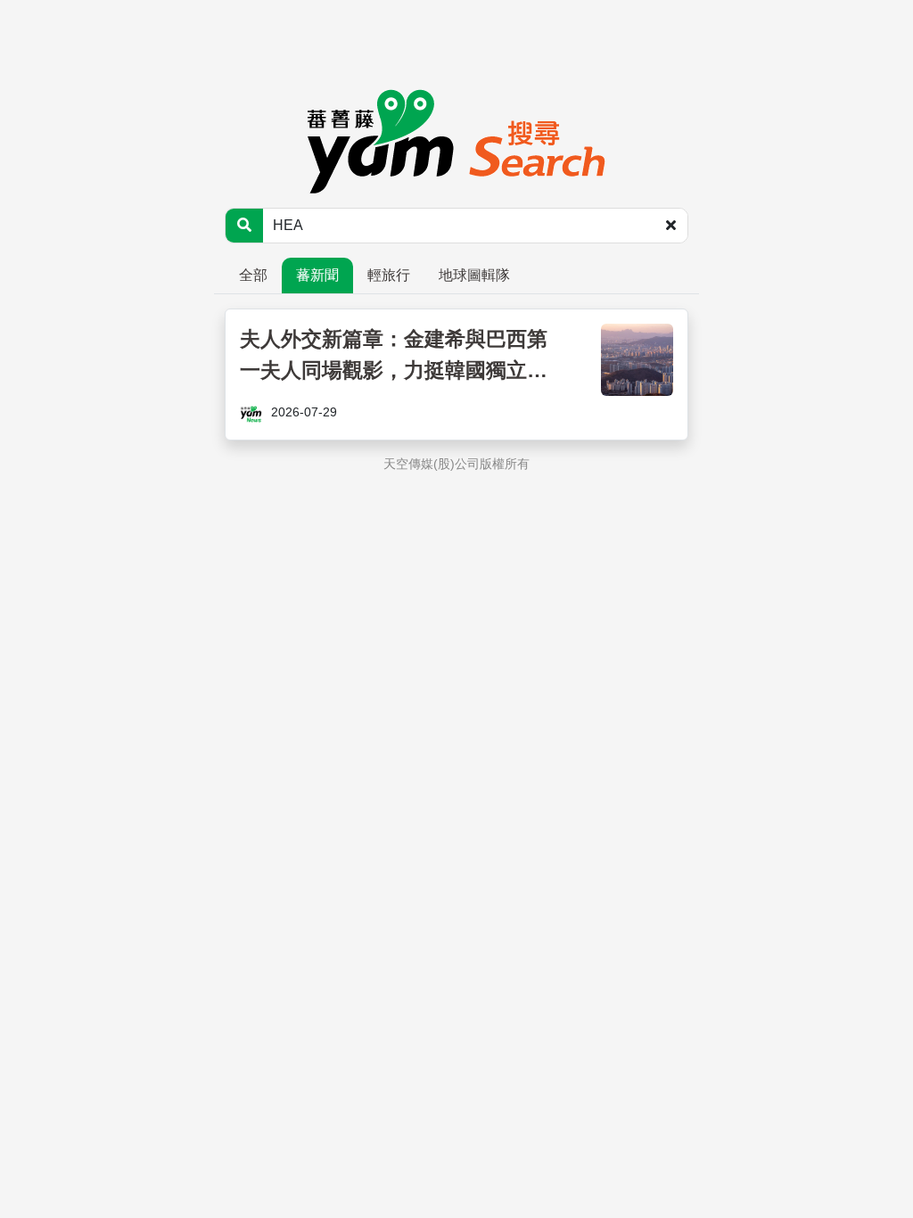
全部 (253, 275)
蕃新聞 (317, 275)
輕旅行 (388, 275)
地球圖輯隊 (474, 275)
